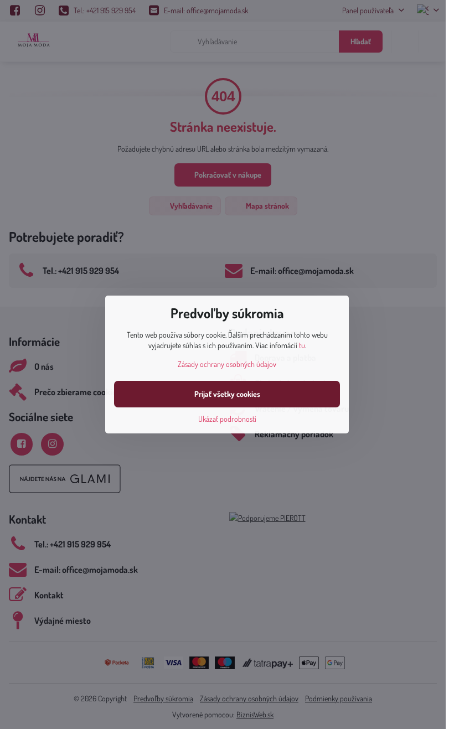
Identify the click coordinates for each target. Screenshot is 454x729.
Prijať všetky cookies (227, 394)
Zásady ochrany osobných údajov (227, 364)
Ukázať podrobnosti (227, 418)
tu (302, 345)
